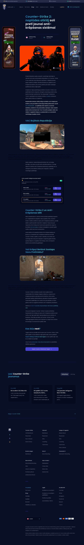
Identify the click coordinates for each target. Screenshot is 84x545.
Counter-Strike (16, 414)
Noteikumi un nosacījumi (48, 490)
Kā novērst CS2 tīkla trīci (19, 391)
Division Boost (62, 433)
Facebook (61, 499)
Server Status (28, 441)
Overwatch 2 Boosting (64, 454)
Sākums (21, 7)
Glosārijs (52, 7)
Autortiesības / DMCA (47, 501)
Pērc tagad (57, 188)
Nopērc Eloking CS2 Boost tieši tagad (35, 336)
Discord (61, 502)
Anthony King (32, 36)
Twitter (61, 504)
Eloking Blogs (65, 374)
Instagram (61, 496)
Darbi (37, 7)
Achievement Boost (30, 474)
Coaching (44, 441)
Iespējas (27, 499)
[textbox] (33, 519)
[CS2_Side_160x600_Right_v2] (75, 68)
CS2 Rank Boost (29, 433)
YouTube (61, 490)
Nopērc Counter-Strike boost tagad (41, 349)
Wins (43, 438)
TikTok (60, 493)
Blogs (32, 7)
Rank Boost (45, 433)
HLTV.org (73, 374)
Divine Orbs (45, 469)
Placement (28, 436)
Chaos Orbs (45, 466)
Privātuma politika (46, 498)
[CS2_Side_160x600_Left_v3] (8, 68)
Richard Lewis (34, 227)
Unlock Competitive (30, 469)
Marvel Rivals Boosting (30, 463)
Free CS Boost (28, 438)
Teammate (45, 444)
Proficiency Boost (29, 472)
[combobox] (33, 519)
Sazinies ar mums (44, 7)
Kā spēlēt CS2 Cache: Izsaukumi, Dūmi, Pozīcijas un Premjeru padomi (41, 392)
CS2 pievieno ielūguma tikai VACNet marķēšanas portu (64, 392)
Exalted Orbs (45, 472)
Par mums (27, 7)
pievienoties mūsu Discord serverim (40, 342)
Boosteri (27, 502)
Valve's (48, 96)
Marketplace (45, 463)
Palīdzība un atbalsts (30, 504)
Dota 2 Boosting (46, 454)
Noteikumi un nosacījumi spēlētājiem (48, 494)
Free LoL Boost (62, 447)
